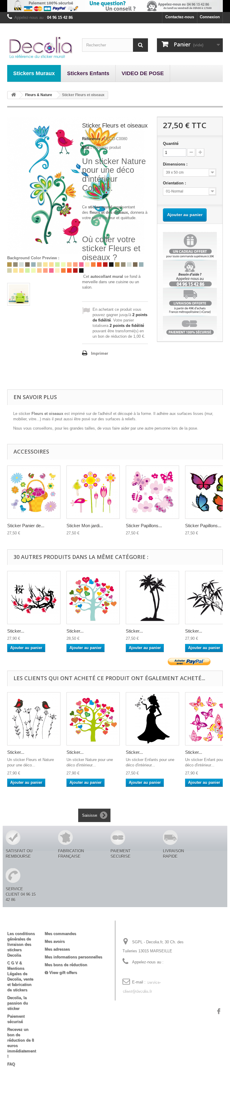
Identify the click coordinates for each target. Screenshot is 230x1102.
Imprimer (99, 353)
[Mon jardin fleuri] (93, 492)
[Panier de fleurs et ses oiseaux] (33, 492)
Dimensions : (176, 164)
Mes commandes (60, 933)
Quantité (170, 143)
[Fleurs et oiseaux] (18, 294)
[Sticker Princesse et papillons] (152, 718)
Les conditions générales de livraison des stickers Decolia (21, 944)
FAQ (11, 1064)
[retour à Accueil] (13, 95)
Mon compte (61, 923)
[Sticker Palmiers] (152, 597)
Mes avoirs (55, 941)
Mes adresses (57, 949)
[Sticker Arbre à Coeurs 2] (93, 718)
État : (87, 147)
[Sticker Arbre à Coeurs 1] (93, 597)
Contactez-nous (179, 17)
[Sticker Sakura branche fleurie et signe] (33, 597)
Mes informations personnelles (73, 957)
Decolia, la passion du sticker (17, 1003)
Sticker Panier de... (25, 525)
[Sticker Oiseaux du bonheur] (33, 718)
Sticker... (15, 630)
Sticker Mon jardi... (84, 525)
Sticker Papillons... (144, 525)
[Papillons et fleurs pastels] (152, 492)
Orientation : (175, 183)
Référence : (92, 139)
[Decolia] (40, 47)
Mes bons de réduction (66, 964)
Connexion (210, 17)
